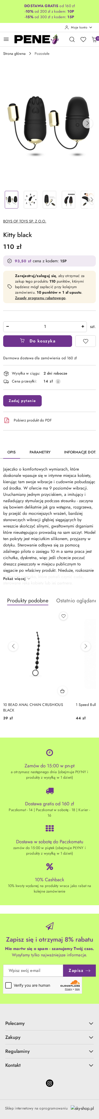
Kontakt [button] (13, 1065)
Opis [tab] (11, 452)
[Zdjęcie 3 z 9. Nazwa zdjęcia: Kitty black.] (49, 200)
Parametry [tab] (40, 452)
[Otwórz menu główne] (6, 39)
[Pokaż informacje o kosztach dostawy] (58, 381)
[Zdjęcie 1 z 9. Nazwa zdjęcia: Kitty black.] (11, 200)
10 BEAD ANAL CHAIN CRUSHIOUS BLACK (33, 707)
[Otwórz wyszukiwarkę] (72, 39)
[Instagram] (49, 1083)
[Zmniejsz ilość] (7, 327)
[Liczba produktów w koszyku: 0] (94, 39)
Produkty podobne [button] (27, 600)
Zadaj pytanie (22, 400)
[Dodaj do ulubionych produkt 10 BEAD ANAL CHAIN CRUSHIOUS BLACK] (63, 616)
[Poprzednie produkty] (13, 646)
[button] (87, 123)
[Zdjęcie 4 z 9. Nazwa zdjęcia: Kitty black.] (68, 200)
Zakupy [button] (13, 1037)
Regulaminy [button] (17, 1051)
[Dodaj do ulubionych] (85, 341)
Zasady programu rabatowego (40, 298)
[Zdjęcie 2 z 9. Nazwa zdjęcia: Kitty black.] (30, 200)
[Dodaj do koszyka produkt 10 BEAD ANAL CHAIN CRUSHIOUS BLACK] (62, 691)
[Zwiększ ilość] (83, 327)
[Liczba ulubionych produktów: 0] (83, 39)
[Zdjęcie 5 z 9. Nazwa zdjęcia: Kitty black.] (87, 200)
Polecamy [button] (15, 1023)
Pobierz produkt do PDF (33, 420)
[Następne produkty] (86, 646)
